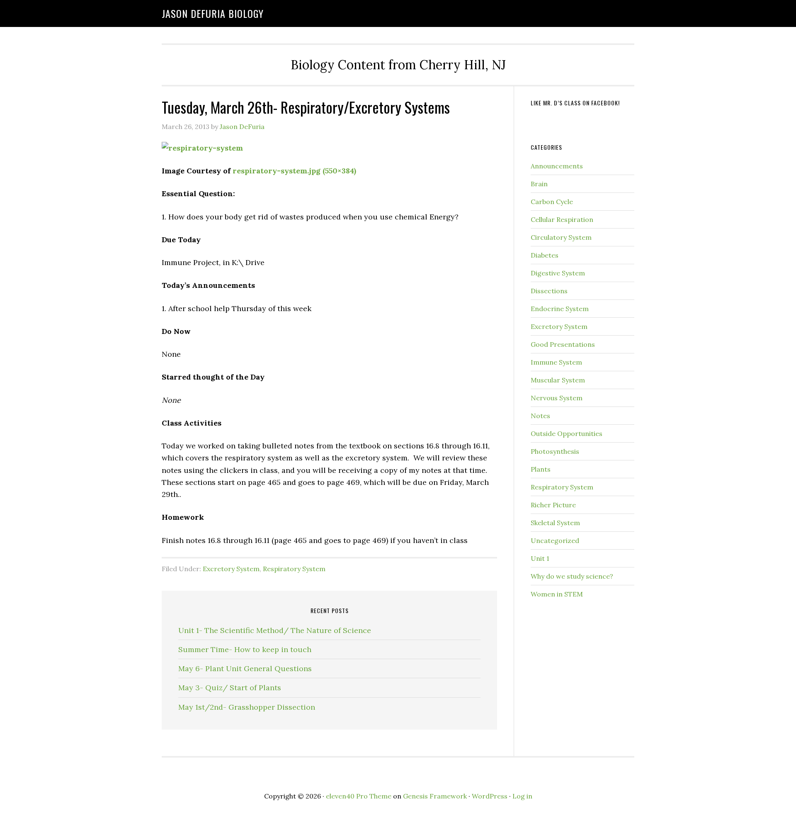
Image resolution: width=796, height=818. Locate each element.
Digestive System (558, 273)
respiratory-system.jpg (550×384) (294, 170)
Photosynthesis (555, 451)
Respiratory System (294, 569)
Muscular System (558, 380)
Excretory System (231, 569)
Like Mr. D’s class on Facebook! (575, 102)
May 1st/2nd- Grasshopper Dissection (246, 707)
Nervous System (556, 398)
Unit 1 (540, 558)
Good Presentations (563, 344)
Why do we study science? (572, 576)
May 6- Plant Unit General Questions (245, 668)
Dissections (549, 291)
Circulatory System (561, 237)
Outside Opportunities (566, 433)
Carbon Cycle (552, 201)
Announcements (557, 166)
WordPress (489, 796)
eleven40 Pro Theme (358, 796)
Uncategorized (555, 540)
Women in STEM (557, 594)
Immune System (556, 362)
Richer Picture (553, 505)
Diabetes (544, 255)
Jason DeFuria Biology (213, 13)
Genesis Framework (435, 796)
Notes (540, 415)
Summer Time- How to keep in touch (244, 649)
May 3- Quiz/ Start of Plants (229, 687)
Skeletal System (555, 523)
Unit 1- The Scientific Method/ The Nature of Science (274, 630)
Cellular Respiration (562, 219)
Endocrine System (560, 308)
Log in (522, 796)
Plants (541, 469)
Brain (539, 184)
